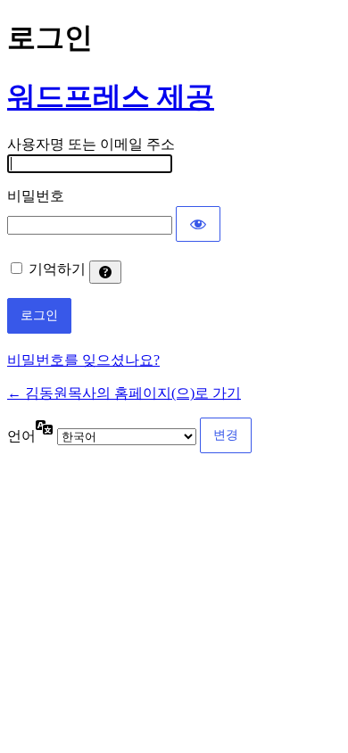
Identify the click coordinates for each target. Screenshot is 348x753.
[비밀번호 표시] (198, 224)
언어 (21, 435)
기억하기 (57, 269)
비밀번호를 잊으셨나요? (83, 360)
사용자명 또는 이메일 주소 (91, 144)
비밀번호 (35, 195)
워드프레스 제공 (110, 96)
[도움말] (105, 272)
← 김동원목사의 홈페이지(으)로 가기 (124, 393)
